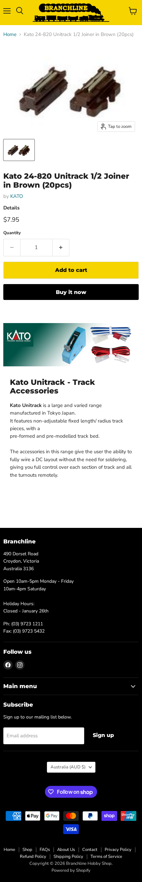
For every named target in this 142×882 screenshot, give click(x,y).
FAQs (45, 850)
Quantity (12, 233)
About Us (66, 850)
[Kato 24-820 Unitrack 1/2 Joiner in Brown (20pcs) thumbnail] (19, 150)
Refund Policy (33, 857)
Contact (89, 850)
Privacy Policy (118, 850)
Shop (27, 850)
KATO (16, 196)
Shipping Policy (68, 857)
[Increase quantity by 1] (61, 247)
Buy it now (71, 292)
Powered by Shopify (71, 870)
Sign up (103, 735)
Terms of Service (106, 857)
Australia (68, 767)
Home (10, 34)
